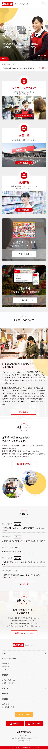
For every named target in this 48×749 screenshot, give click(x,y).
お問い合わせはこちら (24, 633)
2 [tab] (42, 56)
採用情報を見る (24, 210)
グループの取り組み (9, 680)
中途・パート (36, 723)
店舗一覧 (5, 688)
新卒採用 (6, 704)
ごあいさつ (6, 669)
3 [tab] (45, 56)
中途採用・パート (8, 707)
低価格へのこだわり (9, 683)
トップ (4, 653)
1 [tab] (39, 56)
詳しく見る (42, 68)
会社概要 (6, 663)
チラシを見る (24, 254)
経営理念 (6, 666)
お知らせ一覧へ (24, 584)
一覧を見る (24, 300)
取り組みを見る (24, 115)
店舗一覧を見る (24, 163)
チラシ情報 (25, 714)
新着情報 (5, 693)
